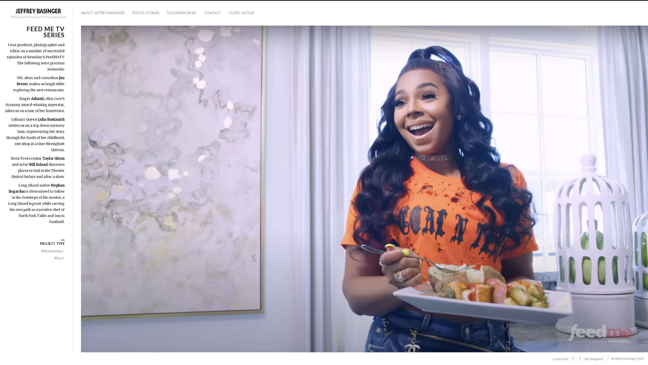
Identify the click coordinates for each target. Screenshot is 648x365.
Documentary (52, 251)
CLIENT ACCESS (241, 13)
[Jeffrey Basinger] (38, 11)
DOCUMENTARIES (181, 13)
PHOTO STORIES (146, 13)
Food (58, 258)
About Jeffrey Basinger (103, 13)
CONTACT (212, 13)
